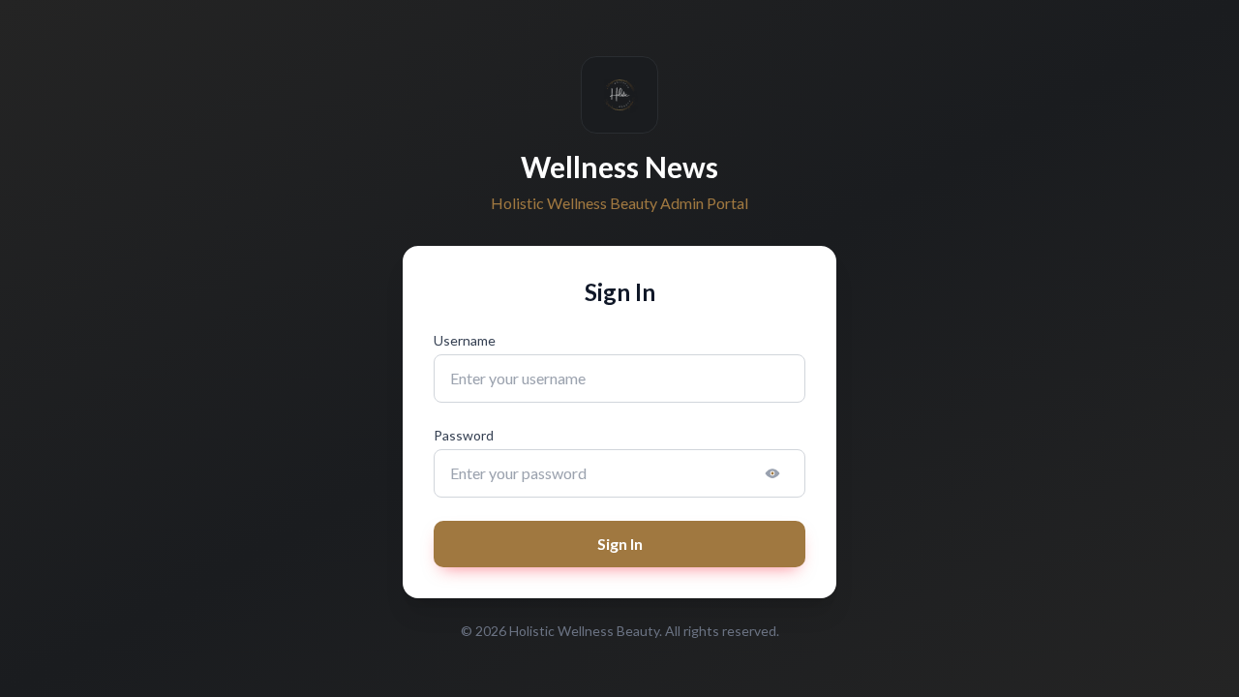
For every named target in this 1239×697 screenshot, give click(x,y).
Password (464, 435)
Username (465, 340)
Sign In (620, 543)
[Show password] (772, 473)
